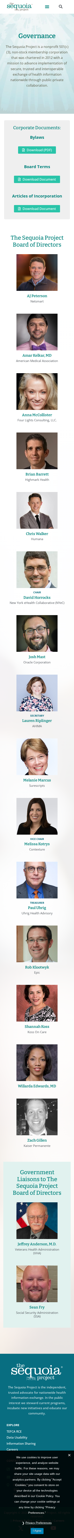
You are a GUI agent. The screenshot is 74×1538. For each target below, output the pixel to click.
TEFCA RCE (14, 1431)
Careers (12, 1449)
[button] (47, 6)
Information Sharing (21, 1443)
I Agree (37, 1530)
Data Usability (17, 1437)
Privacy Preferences (38, 1522)
